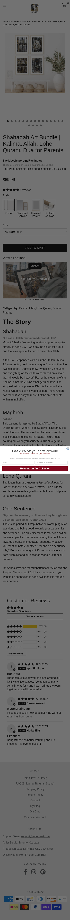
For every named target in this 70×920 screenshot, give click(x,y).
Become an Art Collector (35, 468)
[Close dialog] (68, 448)
